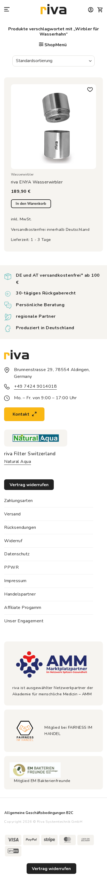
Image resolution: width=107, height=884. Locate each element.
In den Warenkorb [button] (31, 203)
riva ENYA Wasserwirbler (37, 182)
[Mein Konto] (91, 10)
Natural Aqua (17, 462)
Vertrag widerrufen (51, 868)
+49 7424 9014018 (35, 386)
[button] (7, 9)
